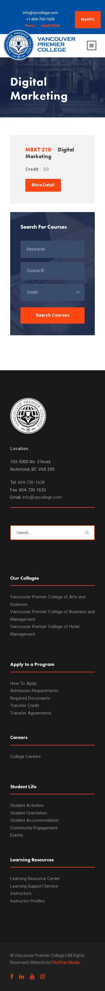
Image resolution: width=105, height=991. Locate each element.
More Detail (43, 185)
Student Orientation (28, 813)
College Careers (25, 756)
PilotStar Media (65, 962)
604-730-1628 (31, 482)
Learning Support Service (34, 886)
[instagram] (42, 976)
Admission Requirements (34, 690)
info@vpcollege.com (42, 497)
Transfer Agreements (30, 713)
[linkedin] (21, 976)
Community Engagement (33, 827)
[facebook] (11, 976)
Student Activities (27, 805)
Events (16, 835)
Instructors (21, 893)
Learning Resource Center (35, 878)
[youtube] (32, 976)
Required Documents (30, 698)
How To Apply (23, 683)
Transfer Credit (24, 705)
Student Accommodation (34, 820)
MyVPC (87, 19)
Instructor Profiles (27, 901)
